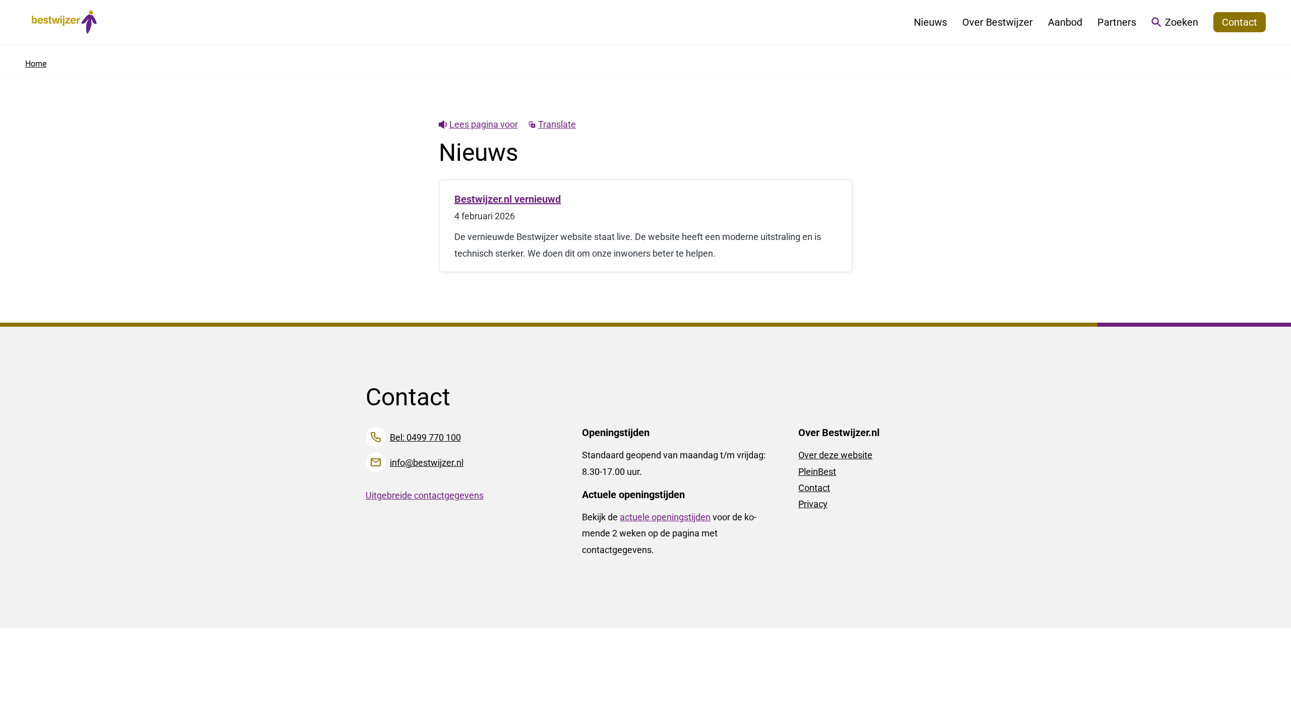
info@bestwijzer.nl (426, 462)
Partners (1116, 22)
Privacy (813, 504)
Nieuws (930, 22)
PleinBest (817, 471)
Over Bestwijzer (997, 22)
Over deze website (835, 455)
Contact (814, 487)
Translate (557, 124)
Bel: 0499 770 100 (425, 437)
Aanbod (1065, 22)
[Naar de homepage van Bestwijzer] (64, 22)
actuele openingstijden (665, 517)
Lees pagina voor (483, 124)
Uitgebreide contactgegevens (425, 495)
